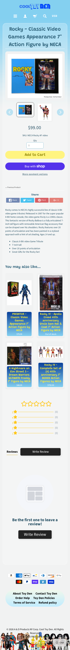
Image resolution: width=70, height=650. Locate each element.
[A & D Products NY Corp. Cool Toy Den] (35, 6)
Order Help (22, 598)
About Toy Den (22, 593)
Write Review (40, 452)
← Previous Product (12, 187)
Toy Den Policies (44, 598)
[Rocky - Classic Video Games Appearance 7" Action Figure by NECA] (25, 109)
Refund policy (48, 603)
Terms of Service (24, 603)
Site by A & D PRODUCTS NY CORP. (35, 637)
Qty (35, 140)
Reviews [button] (12, 452)
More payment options (35, 174)
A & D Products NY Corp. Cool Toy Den (33, 629)
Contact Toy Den (46, 593)
